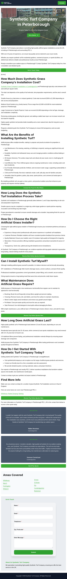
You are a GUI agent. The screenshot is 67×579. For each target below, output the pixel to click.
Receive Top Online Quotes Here (33, 315)
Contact (61, 3)
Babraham (37, 491)
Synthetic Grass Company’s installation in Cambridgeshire (19, 86)
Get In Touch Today (33, 70)
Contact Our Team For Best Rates (33, 187)
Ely (35, 485)
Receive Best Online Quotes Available (33, 256)
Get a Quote (32, 35)
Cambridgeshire (39, 488)
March (5, 483)
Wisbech (6, 489)
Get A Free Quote (33, 466)
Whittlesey (4, 393)
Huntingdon (6, 486)
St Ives (36, 480)
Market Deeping (13, 393)
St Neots (37, 482)
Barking (21, 393)
